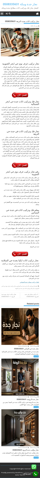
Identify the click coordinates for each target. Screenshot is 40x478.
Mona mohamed (23, 346)
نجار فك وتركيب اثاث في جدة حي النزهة (25, 288)
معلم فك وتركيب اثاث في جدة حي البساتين (27, 286)
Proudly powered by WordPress (12, 472)
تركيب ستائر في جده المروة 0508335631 (31, 295)
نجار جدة (36, 356)
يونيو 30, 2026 (33, 346)
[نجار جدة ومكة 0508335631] (37, 13)
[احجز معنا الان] (35, 474)
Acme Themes (20, 475)
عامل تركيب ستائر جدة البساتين (29, 282)
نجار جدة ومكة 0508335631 (20, 4)
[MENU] (1, 13)
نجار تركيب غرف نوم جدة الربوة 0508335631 (9, 295)
